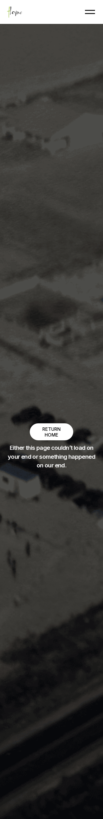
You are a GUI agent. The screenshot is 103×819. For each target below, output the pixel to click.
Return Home (51, 432)
